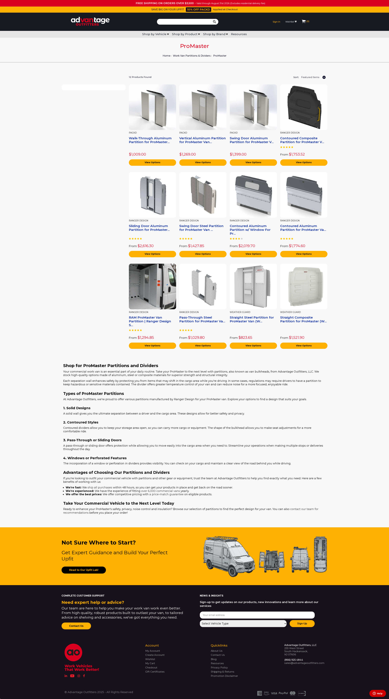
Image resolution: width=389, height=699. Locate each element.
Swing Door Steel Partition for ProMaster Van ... (201, 228)
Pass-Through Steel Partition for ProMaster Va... (202, 319)
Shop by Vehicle (154, 34)
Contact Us (76, 625)
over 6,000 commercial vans (160, 491)
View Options (152, 162)
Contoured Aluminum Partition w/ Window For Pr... (250, 229)
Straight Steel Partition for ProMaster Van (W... (252, 319)
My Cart (150, 663)
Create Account (155, 655)
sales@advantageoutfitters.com (304, 663)
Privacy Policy (219, 667)
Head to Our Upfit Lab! (83, 570)
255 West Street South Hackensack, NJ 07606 (300, 650)
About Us (216, 650)
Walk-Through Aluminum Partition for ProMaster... (150, 140)
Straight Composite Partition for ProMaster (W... (303, 319)
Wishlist (290, 22)
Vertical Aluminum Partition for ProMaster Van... (202, 140)
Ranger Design (290, 133)
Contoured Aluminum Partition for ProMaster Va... (303, 228)
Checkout (151, 667)
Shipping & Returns (222, 671)
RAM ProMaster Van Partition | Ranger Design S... (150, 321)
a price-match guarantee (166, 494)
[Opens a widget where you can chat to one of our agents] (377, 693)
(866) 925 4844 (293, 659)
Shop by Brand (214, 34)
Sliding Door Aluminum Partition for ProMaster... (149, 228)
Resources (239, 34)
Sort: (296, 77)
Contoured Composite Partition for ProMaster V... (302, 140)
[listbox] (313, 78)
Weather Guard (240, 312)
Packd (133, 133)
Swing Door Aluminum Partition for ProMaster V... (252, 140)
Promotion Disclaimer (224, 676)
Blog (214, 659)
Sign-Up (302, 623)
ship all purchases (100, 487)
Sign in (276, 21)
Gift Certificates (155, 671)
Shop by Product (184, 34)
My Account (152, 650)
